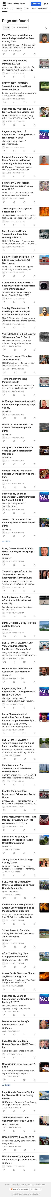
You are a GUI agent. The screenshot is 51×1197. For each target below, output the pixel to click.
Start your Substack (20, 1189)
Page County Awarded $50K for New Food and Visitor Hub (18, 110)
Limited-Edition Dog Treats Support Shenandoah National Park (18, 473)
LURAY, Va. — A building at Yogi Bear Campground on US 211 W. (18, 981)
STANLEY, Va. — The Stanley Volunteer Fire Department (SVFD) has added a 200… (19, 802)
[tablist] (15, 27)
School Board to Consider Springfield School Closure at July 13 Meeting (18, 933)
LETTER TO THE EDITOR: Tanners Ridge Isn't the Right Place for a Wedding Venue (18, 743)
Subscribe (36, 4)
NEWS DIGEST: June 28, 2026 (18, 1137)
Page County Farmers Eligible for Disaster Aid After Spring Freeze (18, 1095)
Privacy (24, 1184)
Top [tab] (13, 28)
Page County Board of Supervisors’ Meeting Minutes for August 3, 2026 (18, 496)
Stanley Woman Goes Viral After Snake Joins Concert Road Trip (16, 600)
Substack (15, 1194)
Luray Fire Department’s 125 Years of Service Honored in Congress (17, 450)
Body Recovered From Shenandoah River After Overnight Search (15, 234)
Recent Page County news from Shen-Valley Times (19, 1142)
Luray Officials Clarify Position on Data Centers (19, 624)
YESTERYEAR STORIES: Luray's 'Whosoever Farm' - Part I (19, 335)
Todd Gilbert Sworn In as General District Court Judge (18, 1119)
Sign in (45, 4)
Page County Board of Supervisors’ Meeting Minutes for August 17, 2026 (18, 134)
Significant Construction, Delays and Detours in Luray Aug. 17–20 (17, 185)
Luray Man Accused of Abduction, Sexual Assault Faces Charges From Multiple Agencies (18, 717)
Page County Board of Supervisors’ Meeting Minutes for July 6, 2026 (18, 999)
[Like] (3, 54)
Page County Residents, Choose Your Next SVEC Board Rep (18, 1044)
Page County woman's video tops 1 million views (18, 608)
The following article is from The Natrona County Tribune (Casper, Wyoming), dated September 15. (16, 342)
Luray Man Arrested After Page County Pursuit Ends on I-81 (19, 818)
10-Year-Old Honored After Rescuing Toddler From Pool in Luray (18, 522)
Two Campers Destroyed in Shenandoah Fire (17, 210)
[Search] (46, 27)
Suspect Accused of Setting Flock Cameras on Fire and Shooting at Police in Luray (17, 160)
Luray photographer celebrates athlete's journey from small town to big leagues (18, 653)
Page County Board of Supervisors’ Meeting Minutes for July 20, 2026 (18, 691)
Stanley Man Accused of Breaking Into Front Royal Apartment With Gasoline (16, 311)
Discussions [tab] (22, 28)
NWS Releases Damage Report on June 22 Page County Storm (19, 1158)
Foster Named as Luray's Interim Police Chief (15, 1023)
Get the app (36, 1189)
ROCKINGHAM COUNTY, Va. (14, 823)
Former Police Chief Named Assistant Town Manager (17, 670)
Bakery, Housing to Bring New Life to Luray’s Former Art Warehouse (18, 259)
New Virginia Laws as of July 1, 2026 (19, 1066)
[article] (25, 45)
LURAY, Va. (7, 411)
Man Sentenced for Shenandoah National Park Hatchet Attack (16, 768)
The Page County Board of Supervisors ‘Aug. (14, 142)
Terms (30, 1184)
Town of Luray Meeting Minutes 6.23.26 (14, 62)
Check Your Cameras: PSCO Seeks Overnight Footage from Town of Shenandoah (18, 285)
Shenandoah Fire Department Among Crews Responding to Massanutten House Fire (18, 907)
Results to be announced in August (17, 1050)
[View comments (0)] (14, 54)
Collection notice (40, 1184)
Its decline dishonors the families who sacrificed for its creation (19, 94)
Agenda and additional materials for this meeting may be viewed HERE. (18, 68)
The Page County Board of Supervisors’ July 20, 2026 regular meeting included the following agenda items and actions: (17, 699)
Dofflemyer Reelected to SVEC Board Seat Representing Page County (18, 404)
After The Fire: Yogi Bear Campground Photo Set (15, 955)
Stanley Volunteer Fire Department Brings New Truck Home (18, 794)
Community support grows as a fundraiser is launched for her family (18, 867)
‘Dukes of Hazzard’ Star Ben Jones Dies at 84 (17, 358)
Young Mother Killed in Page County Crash (17, 861)
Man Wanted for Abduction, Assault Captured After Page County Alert (18, 38)
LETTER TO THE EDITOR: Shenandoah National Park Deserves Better (16, 86)
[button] (5, 9)
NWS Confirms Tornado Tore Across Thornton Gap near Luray (17, 427)
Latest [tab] (6, 28)
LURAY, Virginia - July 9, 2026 (15, 960)
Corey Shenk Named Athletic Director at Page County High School (18, 551)
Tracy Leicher (15, 51)
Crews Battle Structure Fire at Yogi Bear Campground (18, 975)
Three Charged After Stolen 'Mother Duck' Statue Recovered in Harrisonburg (17, 574)
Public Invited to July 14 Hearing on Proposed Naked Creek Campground (17, 839)
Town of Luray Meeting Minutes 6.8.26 (14, 380)
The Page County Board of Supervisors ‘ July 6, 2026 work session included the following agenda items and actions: (16, 1007)
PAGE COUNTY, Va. (10, 891)
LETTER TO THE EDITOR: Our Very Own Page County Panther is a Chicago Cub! (17, 645)
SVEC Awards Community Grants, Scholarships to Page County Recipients (18, 884)
